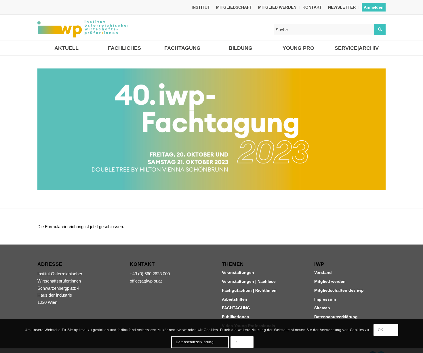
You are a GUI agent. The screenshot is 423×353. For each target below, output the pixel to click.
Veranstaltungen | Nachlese (249, 281)
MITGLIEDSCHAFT (234, 7)
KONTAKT (312, 7)
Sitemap (322, 308)
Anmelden (374, 7)
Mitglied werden (330, 281)
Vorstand (323, 272)
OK (380, 330)
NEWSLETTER (342, 7)
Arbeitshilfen (234, 299)
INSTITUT (201, 7)
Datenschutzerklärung (336, 316)
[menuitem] (201, 7)
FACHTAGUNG (236, 308)
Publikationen (235, 316)
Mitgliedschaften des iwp (339, 290)
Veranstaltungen (238, 272)
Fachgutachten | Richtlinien (249, 290)
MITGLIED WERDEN (277, 7)
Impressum (325, 299)
